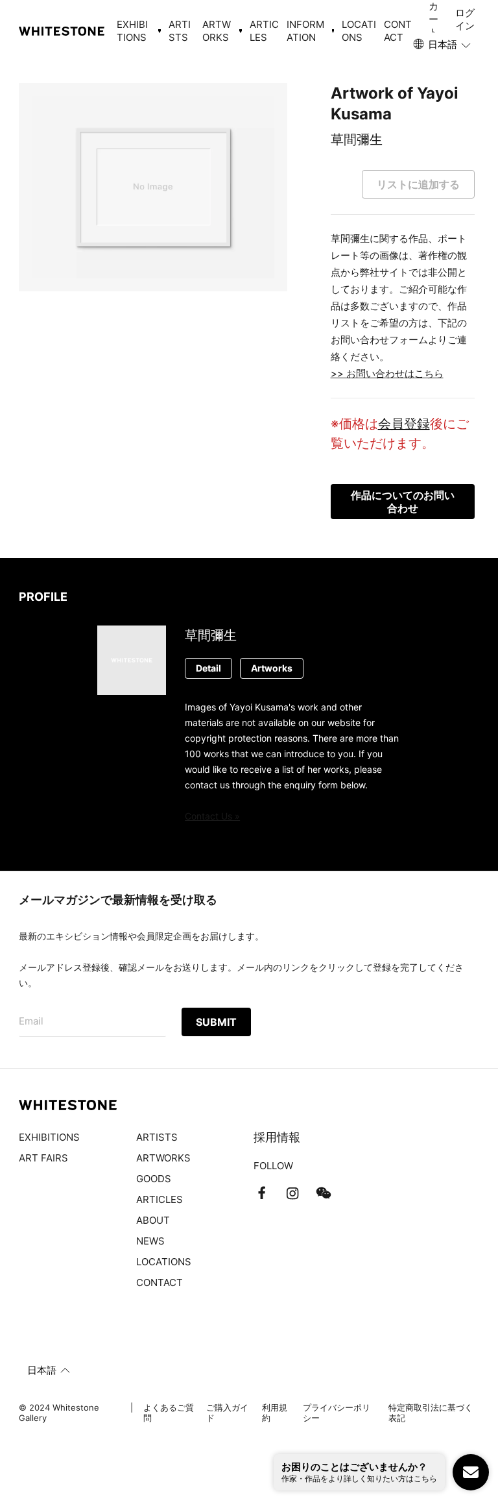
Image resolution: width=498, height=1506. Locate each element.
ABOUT (153, 1220)
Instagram (292, 1193)
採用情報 (277, 1137)
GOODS (153, 1178)
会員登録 (404, 423)
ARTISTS (180, 30)
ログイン (465, 19)
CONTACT (398, 30)
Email (31, 1021)
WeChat (323, 1193)
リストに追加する (418, 184)
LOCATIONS (359, 30)
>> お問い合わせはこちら (387, 373)
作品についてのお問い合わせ (403, 502)
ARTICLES (264, 30)
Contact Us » (212, 815)
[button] (443, 44)
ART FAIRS (43, 1158)
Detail (208, 668)
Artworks (271, 668)
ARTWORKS (163, 1158)
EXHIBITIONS (49, 1137)
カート (433, 19)
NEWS (150, 1241)
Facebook (261, 1193)
